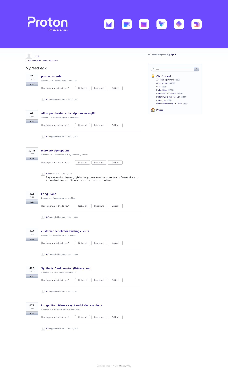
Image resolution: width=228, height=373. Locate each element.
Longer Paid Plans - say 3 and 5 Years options (71, 305)
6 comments (45, 117)
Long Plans (48, 194)
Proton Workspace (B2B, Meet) (169, 104)
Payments (75, 117)
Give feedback (164, 76)
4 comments (45, 235)
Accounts (73, 80)
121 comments (46, 155)
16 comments (46, 272)
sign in (173, 55)
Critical (117, 88)
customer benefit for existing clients (65, 231)
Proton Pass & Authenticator (168, 97)
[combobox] (173, 69)
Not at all (84, 88)
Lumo (159, 87)
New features (71, 272)
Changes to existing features (77, 155)
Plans (73, 198)
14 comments (46, 309)
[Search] (196, 69)
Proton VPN (161, 100)
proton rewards (51, 76)
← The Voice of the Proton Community (42, 61)
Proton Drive (59, 155)
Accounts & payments (60, 80)
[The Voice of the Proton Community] (114, 24)
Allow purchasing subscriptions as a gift (68, 113)
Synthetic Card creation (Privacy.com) (66, 268)
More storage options (55, 150)
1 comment (45, 80)
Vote (32, 84)
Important (100, 88)
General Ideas (59, 272)
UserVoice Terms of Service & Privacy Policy (114, 366)
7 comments (45, 198)
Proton (159, 110)
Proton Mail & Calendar (166, 93)
